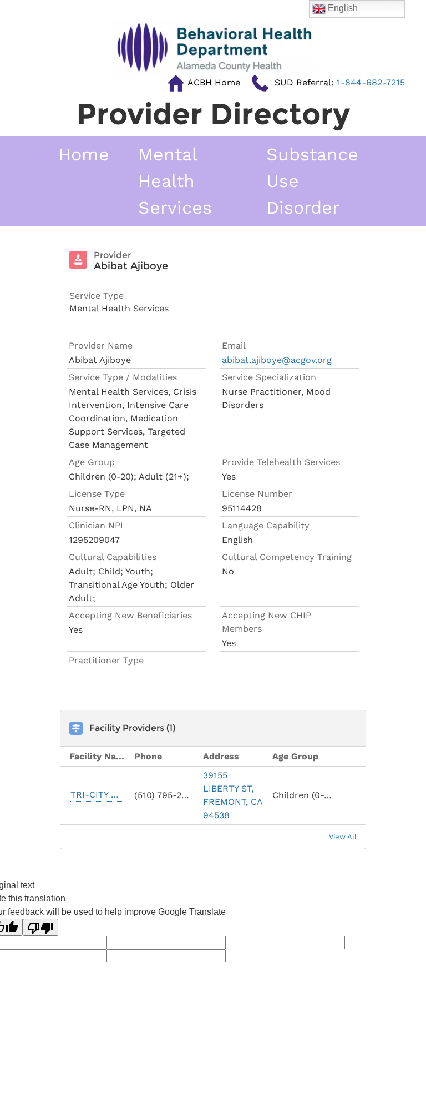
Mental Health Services (175, 181)
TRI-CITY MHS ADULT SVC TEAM (97, 794)
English (342, 8)
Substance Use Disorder (312, 181)
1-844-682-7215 (340, 82)
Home (83, 154)
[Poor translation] (40, 927)
